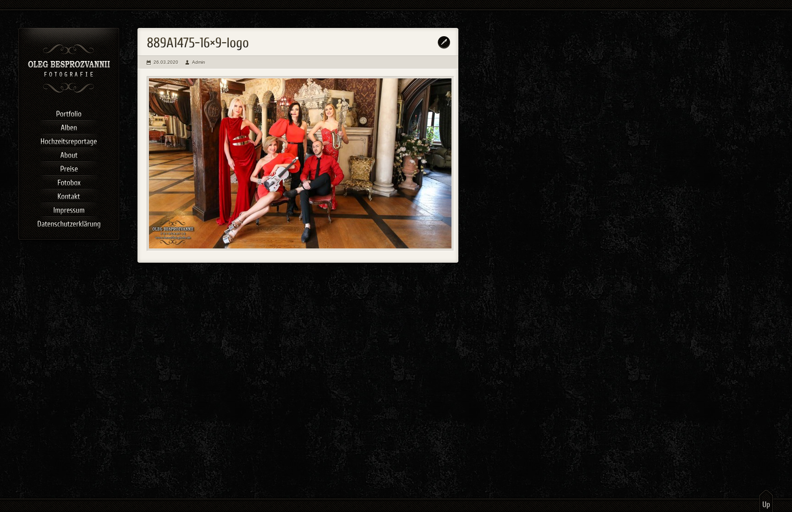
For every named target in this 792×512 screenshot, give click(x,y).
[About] (69, 153)
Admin (198, 62)
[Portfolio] (69, 112)
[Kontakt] (69, 195)
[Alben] (69, 126)
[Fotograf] (69, 91)
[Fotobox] (69, 181)
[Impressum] (69, 208)
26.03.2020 (166, 62)
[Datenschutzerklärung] (69, 222)
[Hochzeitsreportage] (69, 140)
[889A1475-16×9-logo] (300, 163)
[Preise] (69, 167)
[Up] (766, 500)
